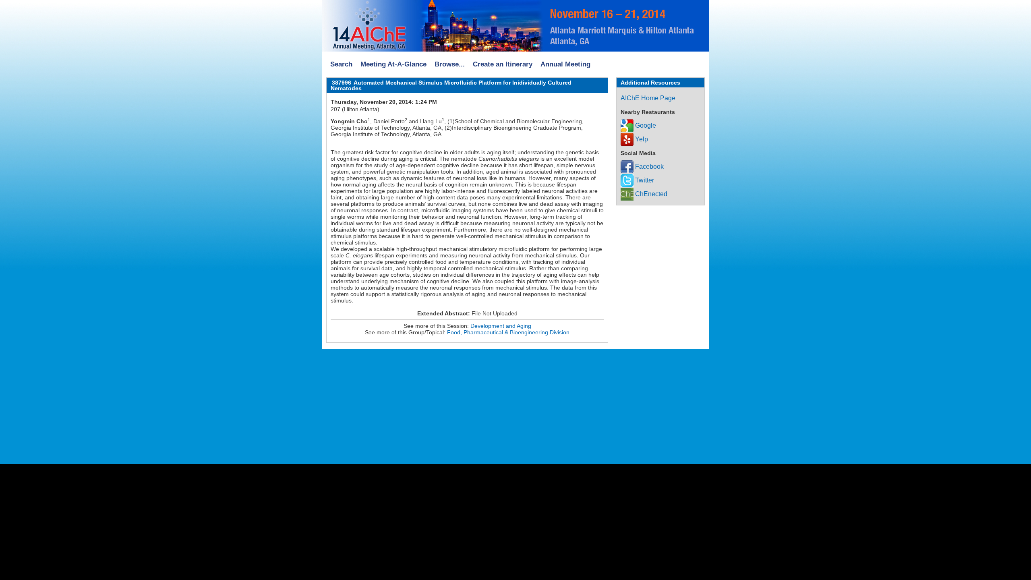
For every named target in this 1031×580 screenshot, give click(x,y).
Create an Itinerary (502, 64)
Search (341, 64)
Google (645, 125)
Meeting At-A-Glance (393, 64)
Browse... (450, 64)
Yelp (641, 139)
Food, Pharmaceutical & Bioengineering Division (508, 332)
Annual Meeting (565, 64)
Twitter (644, 180)
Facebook (649, 166)
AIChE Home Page (648, 98)
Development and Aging (500, 326)
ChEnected (650, 194)
